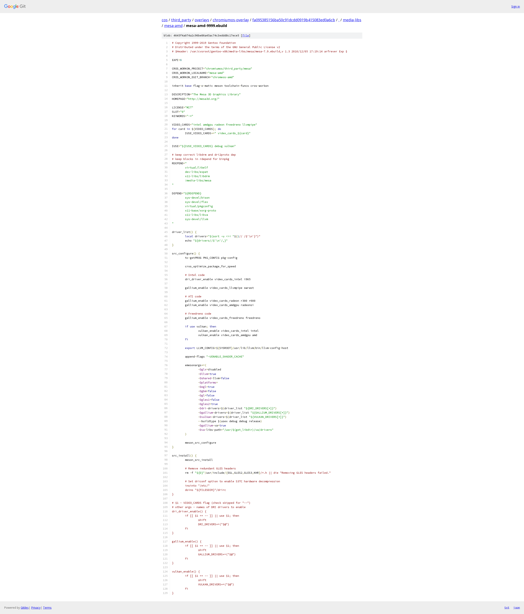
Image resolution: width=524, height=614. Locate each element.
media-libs (352, 19)
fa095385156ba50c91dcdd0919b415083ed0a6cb (293, 19)
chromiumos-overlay (231, 19)
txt (506, 607)
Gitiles (25, 608)
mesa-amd (173, 25)
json (516, 607)
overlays (202, 19)
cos (165, 19)
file (245, 35)
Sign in (515, 6)
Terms (47, 608)
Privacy (36, 608)
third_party (181, 19)
